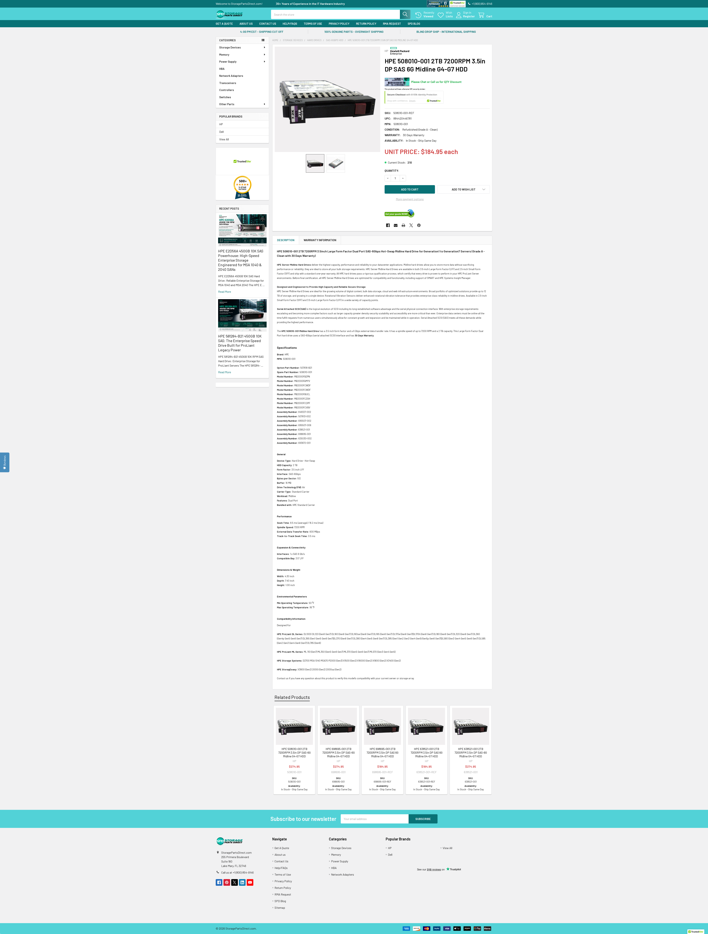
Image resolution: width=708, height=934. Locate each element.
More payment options (410, 199)
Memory (224, 54)
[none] (327, 99)
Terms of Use (313, 23)
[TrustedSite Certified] (457, 4)
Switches (225, 97)
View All (224, 139)
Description (285, 240)
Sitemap (280, 907)
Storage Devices (230, 47)
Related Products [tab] (292, 697)
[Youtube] (250, 882)
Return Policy (366, 23)
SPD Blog (414, 23)
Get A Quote (224, 23)
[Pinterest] (419, 225)
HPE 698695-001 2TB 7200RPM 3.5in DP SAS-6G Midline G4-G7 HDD (338, 752)
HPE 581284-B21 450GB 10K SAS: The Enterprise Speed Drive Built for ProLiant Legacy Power (240, 343)
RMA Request (392, 23)
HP (221, 124)
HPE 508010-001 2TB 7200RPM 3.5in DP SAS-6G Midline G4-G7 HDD (294, 752)
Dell (221, 131)
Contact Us (267, 23)
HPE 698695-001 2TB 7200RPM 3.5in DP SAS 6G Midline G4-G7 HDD (382, 752)
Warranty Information (320, 240)
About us (246, 23)
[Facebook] (388, 225)
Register (469, 16)
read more (224, 291)
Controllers (226, 90)
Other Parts (226, 104)
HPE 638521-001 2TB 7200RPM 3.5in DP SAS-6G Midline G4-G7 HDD (470, 752)
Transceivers (227, 83)
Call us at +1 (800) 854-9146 (237, 872)
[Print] (403, 225)
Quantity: (392, 170)
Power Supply (227, 61)
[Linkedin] (242, 882)
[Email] (395, 225)
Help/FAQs (290, 23)
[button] (463, 189)
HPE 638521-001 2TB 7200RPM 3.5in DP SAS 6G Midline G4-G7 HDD (426, 752)
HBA (222, 68)
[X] (411, 225)
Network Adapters (231, 75)
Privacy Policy (339, 23)
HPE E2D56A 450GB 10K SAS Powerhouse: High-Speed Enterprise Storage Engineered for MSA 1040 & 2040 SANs (240, 260)
